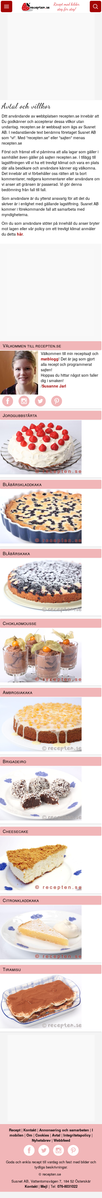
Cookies (42, 1135)
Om (29, 1135)
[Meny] (6, 6)
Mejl (44, 1186)
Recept (14, 1129)
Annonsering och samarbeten (64, 1129)
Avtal (56, 1135)
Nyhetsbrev (41, 1140)
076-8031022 (67, 1186)
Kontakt (29, 1129)
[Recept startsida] (36, 9)
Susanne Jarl (54, 386)
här (20, 234)
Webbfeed (62, 1140)
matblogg (49, 359)
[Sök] (95, 6)
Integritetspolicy (77, 1135)
